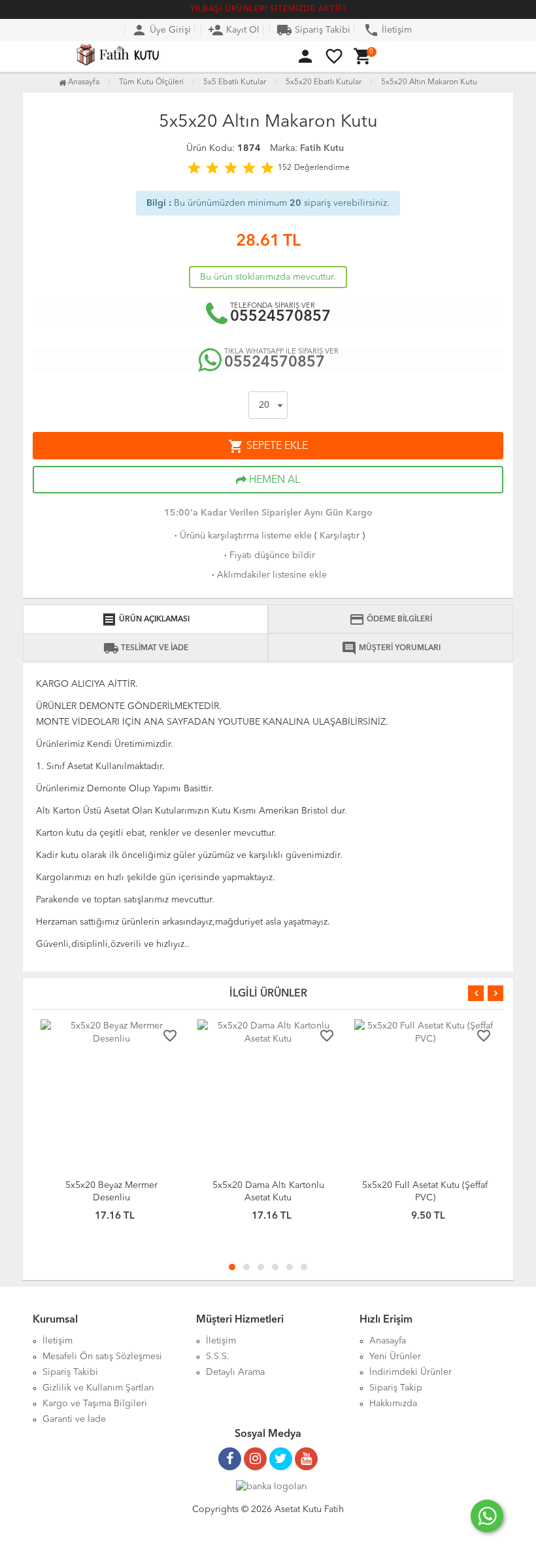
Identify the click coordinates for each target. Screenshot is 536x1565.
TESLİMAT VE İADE (145, 648)
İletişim (387, 30)
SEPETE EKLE (268, 446)
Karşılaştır (340, 535)
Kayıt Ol (234, 30)
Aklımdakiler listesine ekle (268, 575)
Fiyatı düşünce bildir (268, 555)
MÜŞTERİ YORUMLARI (391, 648)
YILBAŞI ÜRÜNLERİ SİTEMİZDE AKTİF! (268, 9)
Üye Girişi (161, 30)
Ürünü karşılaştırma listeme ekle (242, 535)
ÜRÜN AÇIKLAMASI (145, 619)
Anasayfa (82, 82)
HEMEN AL (273, 480)
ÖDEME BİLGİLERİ (390, 619)
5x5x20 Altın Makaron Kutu (429, 82)
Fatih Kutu (322, 148)
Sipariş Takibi (313, 30)
